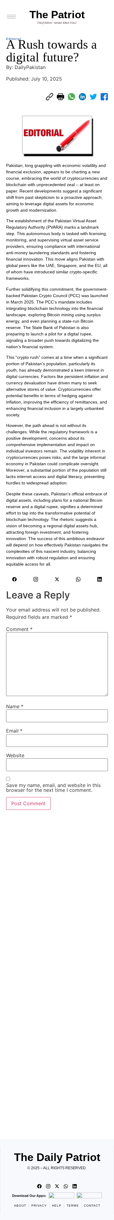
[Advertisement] (57, 972)
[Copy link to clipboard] (49, 96)
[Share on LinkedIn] (82, 96)
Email (14, 730)
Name (14, 706)
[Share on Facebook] (104, 96)
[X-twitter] (57, 579)
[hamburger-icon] (11, 16)
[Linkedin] (99, 579)
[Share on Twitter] (93, 96)
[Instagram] (35, 579)
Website (15, 755)
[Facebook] (14, 579)
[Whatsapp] (78, 579)
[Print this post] (60, 96)
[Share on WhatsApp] (71, 96)
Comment (19, 629)
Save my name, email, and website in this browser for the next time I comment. (53, 787)
